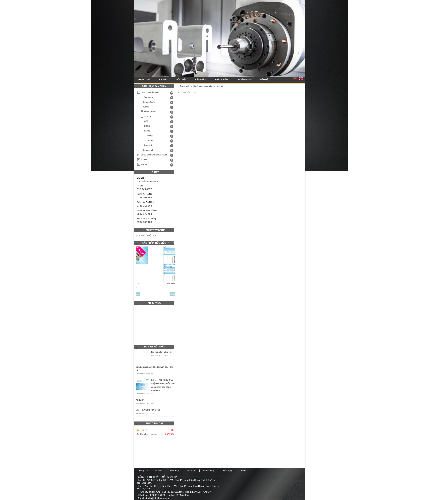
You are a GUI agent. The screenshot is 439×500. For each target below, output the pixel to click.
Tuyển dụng (245, 80)
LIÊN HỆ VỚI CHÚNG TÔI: (148, 410)
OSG (158, 121)
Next (172, 242)
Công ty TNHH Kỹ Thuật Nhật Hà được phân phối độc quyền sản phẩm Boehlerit (163, 385)
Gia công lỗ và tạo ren (161, 352)
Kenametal (157, 150)
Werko (157, 107)
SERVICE (156, 164)
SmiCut (158, 116)
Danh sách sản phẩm (202, 86)
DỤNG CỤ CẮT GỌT (157, 92)
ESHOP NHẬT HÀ (147, 235)
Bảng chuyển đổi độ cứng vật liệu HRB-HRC (155, 369)
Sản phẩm (200, 80)
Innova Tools (158, 112)
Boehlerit (158, 145)
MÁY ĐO (156, 160)
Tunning (159, 140)
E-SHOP (163, 80)
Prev (169, 242)
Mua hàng (155, 294)
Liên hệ (264, 80)
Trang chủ (144, 80)
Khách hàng (222, 80)
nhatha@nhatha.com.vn (148, 181)
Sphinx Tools (157, 102)
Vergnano (158, 97)
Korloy (158, 131)
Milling (159, 136)
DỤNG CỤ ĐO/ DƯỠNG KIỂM (157, 155)
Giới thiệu (181, 80)
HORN (158, 126)
